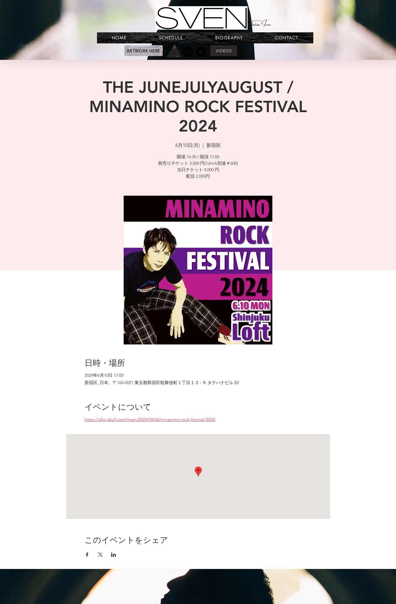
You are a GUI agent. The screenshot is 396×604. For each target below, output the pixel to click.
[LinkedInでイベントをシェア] (113, 555)
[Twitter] (201, 51)
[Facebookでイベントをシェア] (87, 555)
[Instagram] (188, 51)
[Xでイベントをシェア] (100, 555)
